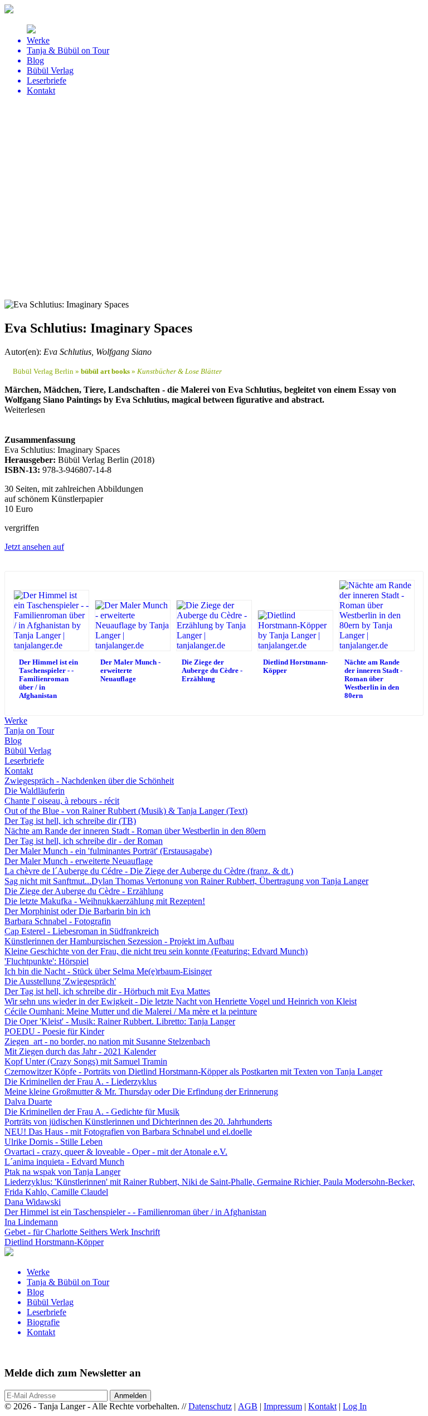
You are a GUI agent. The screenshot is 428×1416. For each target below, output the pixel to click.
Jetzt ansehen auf (34, 546)
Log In (355, 1406)
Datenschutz (210, 1406)
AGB (247, 1406)
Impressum (283, 1406)
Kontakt (322, 1406)
